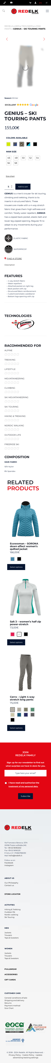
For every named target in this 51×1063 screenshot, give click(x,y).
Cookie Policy (28, 1055)
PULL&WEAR (10, 969)
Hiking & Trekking (12, 909)
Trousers (8, 935)
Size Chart (8, 1008)
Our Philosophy (11, 883)
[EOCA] (15, 1027)
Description (9, 265)
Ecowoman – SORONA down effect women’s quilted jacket (24, 546)
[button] (21, 107)
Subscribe (25, 796)
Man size (11, 151)
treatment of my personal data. (23, 786)
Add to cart (23, 187)
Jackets (7, 932)
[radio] (8, 144)
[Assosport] (15, 1040)
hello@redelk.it (15, 855)
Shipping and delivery (14, 1000)
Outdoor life (9, 912)
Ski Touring (9, 917)
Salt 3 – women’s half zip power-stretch (25, 623)
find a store (14, 258)
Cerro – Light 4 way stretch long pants (22, 698)
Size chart (10, 176)
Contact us (9, 885)
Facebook (8, 863)
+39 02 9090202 (14, 848)
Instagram (9, 865)
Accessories (10, 974)
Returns (7, 1003)
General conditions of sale (15, 998)
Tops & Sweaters (11, 938)
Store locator (12, 894)
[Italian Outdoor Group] (36, 1027)
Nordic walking (11, 915)
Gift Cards (10, 980)
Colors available (16, 138)
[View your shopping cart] (29, 2)
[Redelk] (25, 11)
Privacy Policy (15, 1055)
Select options (16, 567)
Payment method (12, 1005)
